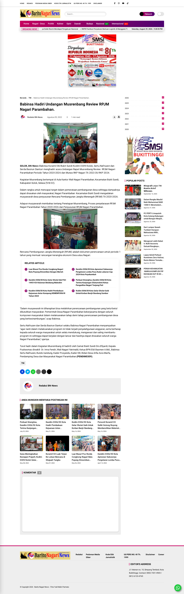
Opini (69, 23)
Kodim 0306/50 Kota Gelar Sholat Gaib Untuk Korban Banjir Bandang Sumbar (92, 292)
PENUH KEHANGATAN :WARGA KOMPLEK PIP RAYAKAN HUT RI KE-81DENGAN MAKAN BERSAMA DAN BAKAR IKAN (153, 271)
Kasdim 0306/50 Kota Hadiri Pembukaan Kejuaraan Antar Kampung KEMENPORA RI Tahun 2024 (47, 293)
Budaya (89, 23)
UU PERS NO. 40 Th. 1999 (82, 3)
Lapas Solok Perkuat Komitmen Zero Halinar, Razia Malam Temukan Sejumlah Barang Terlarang (154, 258)
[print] (38, 371)
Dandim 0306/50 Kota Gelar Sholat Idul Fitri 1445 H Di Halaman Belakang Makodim (47, 281)
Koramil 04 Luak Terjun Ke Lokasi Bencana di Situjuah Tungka (56, 457)
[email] (43, 371)
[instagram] (118, 3)
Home (22, 3)
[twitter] (27, 371)
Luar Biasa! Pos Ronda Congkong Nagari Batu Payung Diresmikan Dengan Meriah (46, 270)
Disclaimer (97, 3)
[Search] (103, 14)
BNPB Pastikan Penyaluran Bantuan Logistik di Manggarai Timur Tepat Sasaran (100, 29)
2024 (144, 108)
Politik (51, 23)
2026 (144, 98)
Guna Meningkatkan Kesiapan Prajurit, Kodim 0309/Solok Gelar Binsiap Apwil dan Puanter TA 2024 (31, 457)
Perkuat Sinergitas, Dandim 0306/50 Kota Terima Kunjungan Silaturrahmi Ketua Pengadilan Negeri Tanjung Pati (93, 282)
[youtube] (123, 3)
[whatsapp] (33, 371)
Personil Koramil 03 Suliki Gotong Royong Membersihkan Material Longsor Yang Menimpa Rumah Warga (108, 425)
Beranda (23, 98)
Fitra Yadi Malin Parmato (59, 587)
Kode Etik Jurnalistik (62, 3)
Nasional (102, 23)
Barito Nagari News (41, 587)
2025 (144, 103)
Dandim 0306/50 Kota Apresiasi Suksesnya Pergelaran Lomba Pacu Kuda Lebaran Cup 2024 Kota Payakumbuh (94, 271)
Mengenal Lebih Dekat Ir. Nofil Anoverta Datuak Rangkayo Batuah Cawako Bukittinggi (153, 244)
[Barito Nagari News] (40, 17)
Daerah (77, 23)
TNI (30, 98)
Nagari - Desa (38, 23)
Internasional (120, 23)
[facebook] (114, 3)
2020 (144, 129)
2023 (144, 113)
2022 (144, 119)
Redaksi (30, 3)
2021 (144, 124)
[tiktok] (127, 3)
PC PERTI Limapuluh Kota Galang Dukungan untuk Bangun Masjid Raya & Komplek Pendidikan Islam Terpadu (153, 216)
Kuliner (60, 23)
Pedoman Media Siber (43, 3)
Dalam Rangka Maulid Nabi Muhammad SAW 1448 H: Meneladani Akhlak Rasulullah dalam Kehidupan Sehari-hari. (153, 202)
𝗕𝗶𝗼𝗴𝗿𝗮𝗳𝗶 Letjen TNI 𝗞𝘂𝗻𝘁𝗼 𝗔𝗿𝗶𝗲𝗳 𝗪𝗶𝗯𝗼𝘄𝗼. (153, 188)
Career (161, 554)
